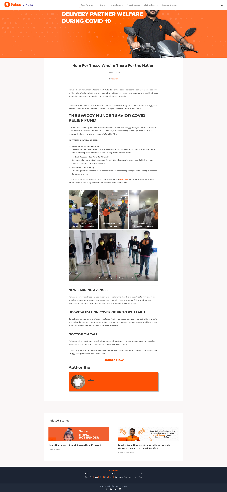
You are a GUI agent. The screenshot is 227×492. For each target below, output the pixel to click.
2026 (113, 473)
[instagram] (120, 489)
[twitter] (115, 489)
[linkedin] (111, 489)
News (102, 5)
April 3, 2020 (54, 450)
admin (115, 79)
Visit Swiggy (149, 5)
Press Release (133, 5)
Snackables (117, 5)
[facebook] (106, 489)
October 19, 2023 (126, 453)
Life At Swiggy (86, 5)
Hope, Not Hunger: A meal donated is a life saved (74, 445)
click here (123, 179)
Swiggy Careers (169, 5)
